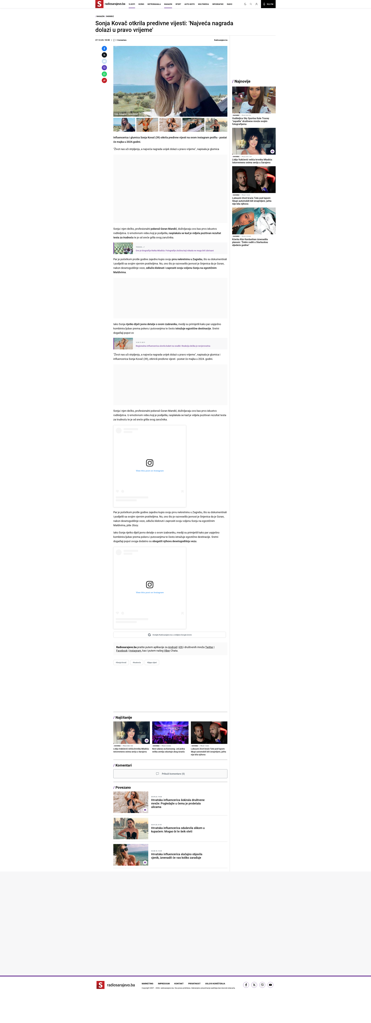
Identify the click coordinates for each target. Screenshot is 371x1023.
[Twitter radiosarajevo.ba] (254, 985)
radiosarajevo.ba (167, 988)
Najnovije (242, 81)
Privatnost (194, 983)
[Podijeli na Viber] (104, 67)
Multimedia (203, 4)
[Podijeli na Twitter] (104, 55)
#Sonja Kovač (121, 662)
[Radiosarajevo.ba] (116, 985)
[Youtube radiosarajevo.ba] (270, 985)
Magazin (168, 4)
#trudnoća (137, 662)
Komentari (124, 765)
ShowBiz (110, 16)
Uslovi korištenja (215, 983)
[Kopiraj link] (104, 80)
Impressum (164, 983)
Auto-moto (189, 4)
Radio (229, 4)
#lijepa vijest (152, 662)
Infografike (217, 4)
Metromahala (154, 4)
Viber (167, 650)
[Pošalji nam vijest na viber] (262, 985)
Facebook (122, 650)
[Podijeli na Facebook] (104, 48)
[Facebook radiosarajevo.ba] (246, 985)
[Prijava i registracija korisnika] (257, 4)
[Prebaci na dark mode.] (245, 4)
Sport (178, 4)
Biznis (141, 4)
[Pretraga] (251, 4)
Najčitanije (124, 717)
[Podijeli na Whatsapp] (104, 74)
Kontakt (179, 983)
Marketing (147, 983)
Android (172, 647)
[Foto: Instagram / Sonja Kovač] (124, 125)
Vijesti (132, 4)
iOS (181, 647)
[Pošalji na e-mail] (104, 61)
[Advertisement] (170, 189)
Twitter (209, 647)
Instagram (135, 650)
